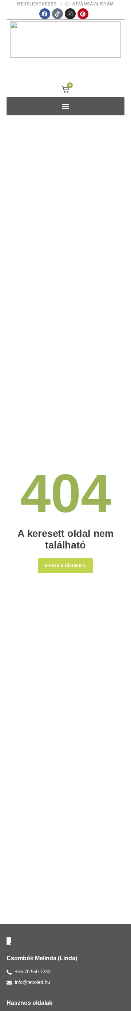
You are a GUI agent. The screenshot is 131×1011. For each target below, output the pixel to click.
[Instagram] (70, 13)
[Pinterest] (83, 13)
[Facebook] (44, 13)
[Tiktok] (57, 13)
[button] (66, 106)
